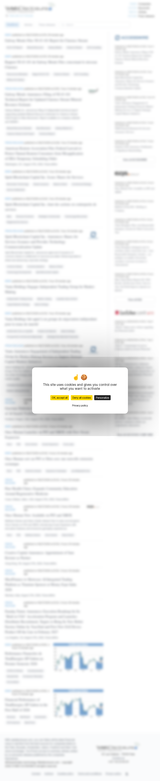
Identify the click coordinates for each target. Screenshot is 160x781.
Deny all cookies (81, 397)
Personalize (102, 397)
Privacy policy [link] (80, 405)
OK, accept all (60, 397)
